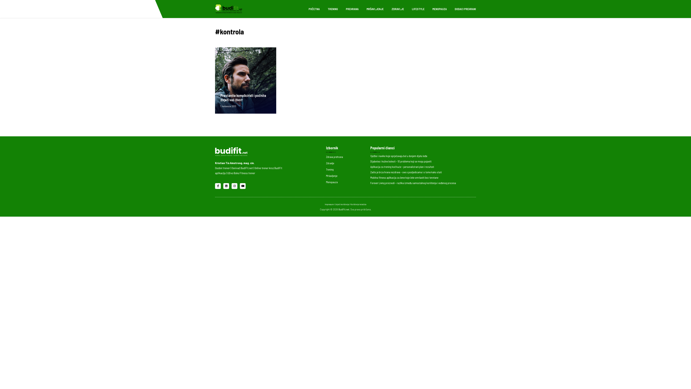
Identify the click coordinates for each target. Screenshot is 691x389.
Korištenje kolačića (358, 204)
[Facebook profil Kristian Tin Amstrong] (218, 185)
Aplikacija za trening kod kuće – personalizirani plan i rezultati (402, 166)
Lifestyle (418, 9)
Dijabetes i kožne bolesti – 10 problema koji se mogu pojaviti (401, 161)
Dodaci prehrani (465, 9)
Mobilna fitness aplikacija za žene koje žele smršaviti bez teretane (404, 177)
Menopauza (439, 9)
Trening (333, 9)
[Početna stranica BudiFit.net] (254, 151)
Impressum (329, 204)
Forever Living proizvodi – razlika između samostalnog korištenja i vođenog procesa (413, 183)
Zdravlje (398, 9)
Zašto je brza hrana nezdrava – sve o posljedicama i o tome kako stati (406, 172)
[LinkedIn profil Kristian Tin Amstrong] (226, 185)
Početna (314, 9)
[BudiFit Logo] (228, 8)
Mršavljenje (375, 9)
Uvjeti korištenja (342, 204)
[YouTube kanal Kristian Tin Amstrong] (243, 185)
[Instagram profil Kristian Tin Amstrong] (235, 185)
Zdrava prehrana (334, 156)
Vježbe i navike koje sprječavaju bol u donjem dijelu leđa (398, 156)
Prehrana (352, 9)
